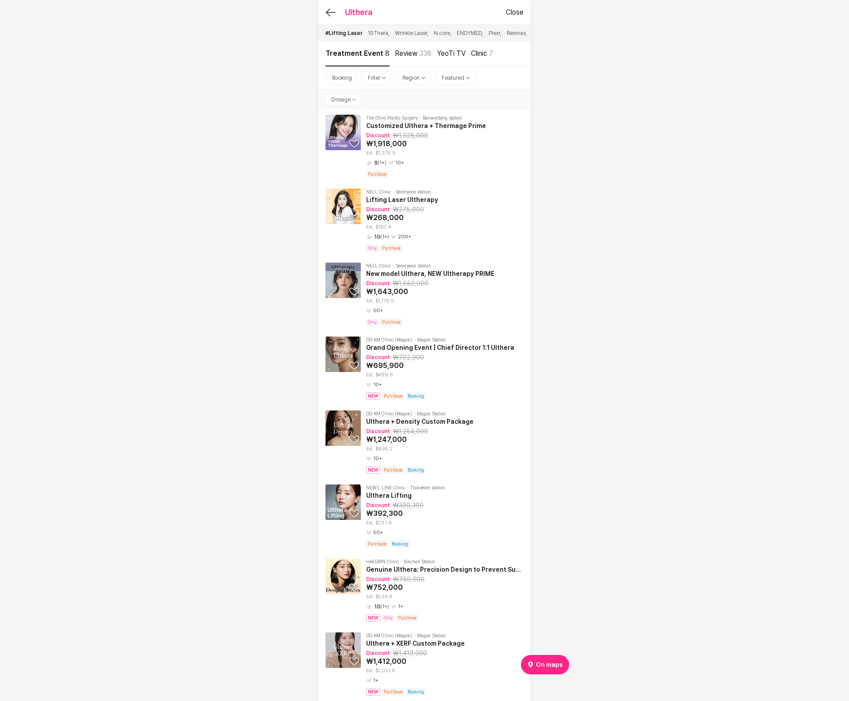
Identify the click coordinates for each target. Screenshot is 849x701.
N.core (442, 33)
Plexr (495, 33)
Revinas (517, 33)
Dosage (341, 100)
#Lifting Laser (344, 33)
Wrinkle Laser (411, 33)
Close (515, 12)
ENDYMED (470, 33)
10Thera (379, 33)
